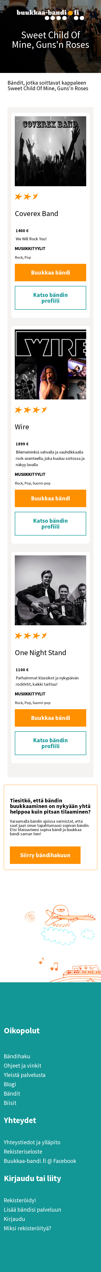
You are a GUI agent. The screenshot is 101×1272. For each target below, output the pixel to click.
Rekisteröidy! (20, 1200)
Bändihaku (17, 1056)
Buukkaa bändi (50, 272)
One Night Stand (40, 652)
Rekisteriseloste (23, 1151)
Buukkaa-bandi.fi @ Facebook (40, 1161)
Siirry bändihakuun (45, 855)
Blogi (10, 1084)
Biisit (10, 1103)
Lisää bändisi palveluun (32, 1209)
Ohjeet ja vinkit (22, 1065)
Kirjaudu (14, 1219)
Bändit (12, 1093)
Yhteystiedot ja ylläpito (32, 1142)
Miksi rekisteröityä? (27, 1228)
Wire (22, 426)
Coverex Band (36, 213)
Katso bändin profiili (50, 297)
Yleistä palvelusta (25, 1075)
